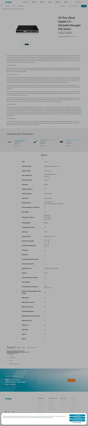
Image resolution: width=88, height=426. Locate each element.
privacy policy (33, 416)
